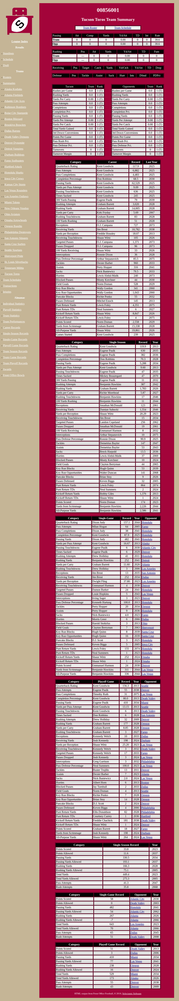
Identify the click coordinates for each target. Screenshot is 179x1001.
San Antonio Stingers (16, 238)
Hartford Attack (13, 166)
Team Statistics (11, 315)
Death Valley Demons (17, 136)
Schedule (8, 59)
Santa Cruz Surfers (15, 244)
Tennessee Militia (14, 267)
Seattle (144, 685)
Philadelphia (148, 761)
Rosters (7, 77)
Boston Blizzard (13, 118)
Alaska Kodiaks (13, 89)
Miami (144, 702)
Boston (145, 782)
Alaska (145, 543)
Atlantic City (149, 547)
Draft (6, 65)
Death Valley (148, 698)
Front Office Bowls (13, 375)
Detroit (145, 560)
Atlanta (146, 564)
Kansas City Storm (15, 184)
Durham (145, 740)
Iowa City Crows (14, 178)
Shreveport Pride (14, 256)
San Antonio (149, 572)
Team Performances (14, 321)
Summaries (9, 83)
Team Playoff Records (15, 363)
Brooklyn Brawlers (15, 124)
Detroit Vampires (14, 148)
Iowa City (147, 644)
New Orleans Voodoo (17, 208)
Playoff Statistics (12, 309)
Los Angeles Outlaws (16, 196)
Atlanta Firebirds (13, 95)
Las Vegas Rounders (16, 190)
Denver (146, 551)
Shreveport (148, 627)
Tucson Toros (12, 273)
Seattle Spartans (13, 250)
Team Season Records (15, 351)
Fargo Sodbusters (14, 160)
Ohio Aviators (12, 214)
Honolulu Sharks (14, 172)
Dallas (145, 577)
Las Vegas (147, 593)
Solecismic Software (131, 993)
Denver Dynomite (14, 142)
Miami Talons (12, 202)
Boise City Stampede (16, 112)
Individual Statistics (13, 303)
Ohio (144, 623)
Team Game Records (14, 357)
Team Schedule (122, 27)
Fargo (145, 526)
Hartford (146, 816)
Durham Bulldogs (14, 154)
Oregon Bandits (13, 226)
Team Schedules (12, 279)
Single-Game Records (15, 339)
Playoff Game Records (15, 345)
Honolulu (147, 522)
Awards (7, 369)
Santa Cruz (148, 631)
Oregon (146, 606)
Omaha (146, 657)
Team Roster (90, 27)
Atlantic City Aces (14, 101)
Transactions (10, 285)
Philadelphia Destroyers (18, 232)
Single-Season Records (15, 333)
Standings (8, 53)
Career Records (11, 327)
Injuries (7, 291)
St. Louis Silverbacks (16, 261)
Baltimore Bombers (15, 107)
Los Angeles (149, 568)
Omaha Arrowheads (16, 220)
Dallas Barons (12, 130)
